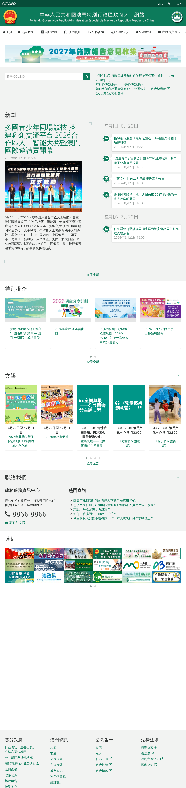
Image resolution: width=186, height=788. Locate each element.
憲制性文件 (149, 747)
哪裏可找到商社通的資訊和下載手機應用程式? (104, 500)
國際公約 (147, 765)
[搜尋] (86, 76)
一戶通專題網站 (132, 84)
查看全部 (93, 274)
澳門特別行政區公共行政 (22, 763)
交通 (53, 753)
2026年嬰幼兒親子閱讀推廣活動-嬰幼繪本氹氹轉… (21, 441)
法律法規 (122, 32)
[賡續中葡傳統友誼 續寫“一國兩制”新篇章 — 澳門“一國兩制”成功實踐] (25, 308)
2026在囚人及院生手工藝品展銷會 (159, 331)
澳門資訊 (75, 32)
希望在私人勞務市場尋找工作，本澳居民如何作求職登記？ (113, 518)
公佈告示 (98, 32)
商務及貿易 (169, 32)
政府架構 (11, 769)
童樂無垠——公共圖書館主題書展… (93, 443)
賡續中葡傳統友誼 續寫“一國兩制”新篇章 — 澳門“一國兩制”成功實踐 (25, 333)
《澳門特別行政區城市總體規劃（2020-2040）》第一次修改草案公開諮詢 (115, 335)
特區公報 (102, 759)
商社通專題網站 (106, 84)
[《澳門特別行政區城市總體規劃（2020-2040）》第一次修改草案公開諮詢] (115, 308)
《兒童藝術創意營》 (129, 443)
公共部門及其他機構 (110, 93)
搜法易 (145, 753)
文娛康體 (56, 765)
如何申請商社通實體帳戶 (113, 89)
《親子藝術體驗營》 (165, 443)
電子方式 (14, 523)
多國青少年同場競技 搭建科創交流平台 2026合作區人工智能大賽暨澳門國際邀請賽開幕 (43, 138)
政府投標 (102, 765)
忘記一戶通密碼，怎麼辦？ (91, 509)
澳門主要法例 (150, 759)
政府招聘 (102, 771)
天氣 (53, 747)
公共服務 (27, 32)
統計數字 (56, 782)
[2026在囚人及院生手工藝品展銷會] (160, 308)
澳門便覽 (56, 776)
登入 (179, 3)
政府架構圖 (158, 89)
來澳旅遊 (145, 32)
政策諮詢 (11, 775)
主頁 (8, 32)
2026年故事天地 (57, 437)
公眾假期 (140, 89)
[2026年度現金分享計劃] (70, 308)
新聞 (99, 747)
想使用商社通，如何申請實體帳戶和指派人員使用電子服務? (114, 505)
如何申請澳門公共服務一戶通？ (95, 514)
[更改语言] (169, 3)
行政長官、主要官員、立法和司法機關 (20, 749)
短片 (99, 753)
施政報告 (11, 781)
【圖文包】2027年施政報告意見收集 (139, 178)
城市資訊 (56, 771)
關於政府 (51, 32)
